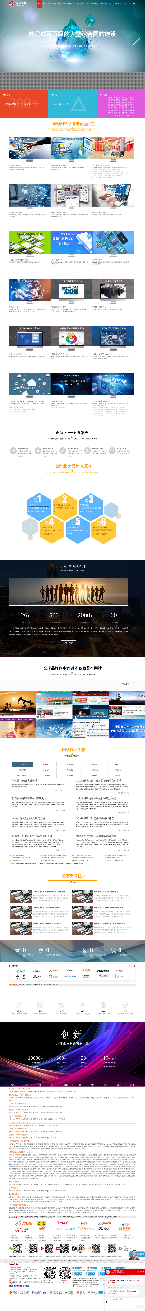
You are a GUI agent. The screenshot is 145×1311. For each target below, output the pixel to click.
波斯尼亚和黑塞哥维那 (114, 1210)
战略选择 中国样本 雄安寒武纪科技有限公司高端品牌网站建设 (31, 1173)
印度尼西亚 (20, 1091)
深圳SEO (41, 1235)
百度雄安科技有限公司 (117, 1162)
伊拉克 (27, 1146)
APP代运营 (26, 311)
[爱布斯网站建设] (119, 976)
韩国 (61, 1091)
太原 (48, 1119)
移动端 (69, 4)
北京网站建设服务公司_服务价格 (21, 858)
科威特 (22, 1146)
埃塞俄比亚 (54, 1197)
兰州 (46, 1125)
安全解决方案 (96, 175)
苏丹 (13, 1197)
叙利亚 (51, 1146)
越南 (51, 1091)
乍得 (66, 1199)
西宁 (57, 1125)
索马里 (68, 1197)
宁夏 (20, 1125)
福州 (57, 1106)
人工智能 (115, 115)
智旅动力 (27, 1235)
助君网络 (126, 1238)
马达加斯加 (38, 1201)
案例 (115, 4)
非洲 (52, 1191)
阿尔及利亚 (28, 1197)
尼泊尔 (104, 1144)
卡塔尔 (31, 1146)
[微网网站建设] (70, 976)
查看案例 (35, 1066)
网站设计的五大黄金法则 (26, 780)
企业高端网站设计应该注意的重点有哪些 (99, 780)
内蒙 (92, 1085)
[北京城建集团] (54, 703)
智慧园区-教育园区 (114, 102)
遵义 (37, 1131)
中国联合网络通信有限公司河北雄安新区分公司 (46, 1159)
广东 (20, 1112)
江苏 (17, 1106)
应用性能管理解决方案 (98, 177)
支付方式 (56, 1260)
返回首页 (35, 1260)
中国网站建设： (14, 1181)
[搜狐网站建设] (20, 976)
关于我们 (42, 1260)
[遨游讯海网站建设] (103, 976)
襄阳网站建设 (85, 1235)
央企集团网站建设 (56, 169)
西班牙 (132, 1098)
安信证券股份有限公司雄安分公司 (49, 1155)
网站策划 (94, 764)
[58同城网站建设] (85, 1228)
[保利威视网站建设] (103, 970)
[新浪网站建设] (37, 976)
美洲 (56, 1191)
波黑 (45, 1148)
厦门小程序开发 (85, 1238)
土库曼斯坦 (67, 1148)
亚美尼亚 (84, 1146)
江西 (27, 1106)
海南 (27, 1112)
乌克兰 (62, 1146)
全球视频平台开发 (15, 212)
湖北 (17, 1112)
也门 (47, 1146)
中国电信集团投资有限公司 (84, 1159)
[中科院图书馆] (90, 726)
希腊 (64, 1098)
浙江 (23, 1106)
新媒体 (117, 775)
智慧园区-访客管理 (128, 110)
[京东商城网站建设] (83, 1223)
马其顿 (42, 1148)
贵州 (20, 1131)
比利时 (15, 1098)
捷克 (104, 1146)
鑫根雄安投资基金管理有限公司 (53, 1162)
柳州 (61, 1112)
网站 (44, 4)
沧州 (42, 1119)
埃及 (18, 1146)
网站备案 (94, 775)
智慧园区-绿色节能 (128, 113)
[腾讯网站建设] (20, 971)
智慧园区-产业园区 (128, 97)
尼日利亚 (54, 1199)
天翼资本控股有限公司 (104, 1162)
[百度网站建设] (37, 971)
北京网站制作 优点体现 (48, 860)
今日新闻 (22, 764)
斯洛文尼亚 (126, 1098)
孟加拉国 (87, 1144)
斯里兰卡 (93, 1144)
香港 (30, 1112)
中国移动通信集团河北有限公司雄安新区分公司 (47, 1157)
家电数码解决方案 (104, 169)
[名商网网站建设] (124, 1223)
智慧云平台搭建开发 (14, 409)
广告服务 (49, 1260)
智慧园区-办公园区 (114, 100)
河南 (10, 1112)
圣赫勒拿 (59, 1201)
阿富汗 (99, 1144)
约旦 (35, 1146)
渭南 (43, 1125)
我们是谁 (84, 1066)
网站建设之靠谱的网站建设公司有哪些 (47, 923)
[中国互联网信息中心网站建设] (86, 976)
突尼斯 (22, 1197)
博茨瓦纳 (11, 1201)
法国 (57, 1098)
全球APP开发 (97, 260)
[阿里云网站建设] (70, 970)
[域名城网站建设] (104, 1223)
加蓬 (85, 1199)
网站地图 (88, 1260)
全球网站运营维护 (99, 212)
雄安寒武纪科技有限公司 (121, 1166)
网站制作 (22, 770)
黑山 (36, 1212)
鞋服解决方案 (96, 171)
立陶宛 (88, 1098)
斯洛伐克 (120, 1098)
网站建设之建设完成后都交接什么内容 (108, 907)
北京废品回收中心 (44, 1240)
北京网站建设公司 (16, 1240)
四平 (39, 1138)
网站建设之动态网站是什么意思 (106, 891)
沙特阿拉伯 (119, 1144)
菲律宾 (35, 1091)
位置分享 (11, 1280)
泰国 (44, 1091)
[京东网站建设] (119, 971)
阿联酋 (125, 1144)
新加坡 (40, 1091)
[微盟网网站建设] (67, 1229)
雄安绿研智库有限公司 (128, 1159)
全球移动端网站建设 (58, 212)
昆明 (30, 1131)
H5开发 (69, 1240)
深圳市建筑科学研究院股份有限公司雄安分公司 (73, 1155)
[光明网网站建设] (22, 1229)
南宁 (57, 1112)
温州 (34, 1106)
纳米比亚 (17, 1201)
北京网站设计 (40, 1256)
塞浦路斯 (26, 1098)
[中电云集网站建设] (86, 970)
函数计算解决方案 (116, 175)
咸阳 (40, 1125)
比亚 (112, 1199)
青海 (23, 1125)
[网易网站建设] (53, 976)
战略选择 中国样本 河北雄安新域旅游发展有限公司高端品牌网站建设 (107, 1176)
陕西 (13, 1125)
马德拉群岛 (47, 1197)
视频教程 (70, 775)
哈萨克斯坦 (51, 1148)
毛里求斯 (49, 1201)
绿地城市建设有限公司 (90, 1166)
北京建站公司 (65, 1256)
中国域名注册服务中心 (59, 307)
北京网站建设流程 (17, 860)
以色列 (14, 1146)
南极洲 (65, 1191)
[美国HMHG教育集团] (18, 726)
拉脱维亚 (82, 1098)
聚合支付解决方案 (97, 173)
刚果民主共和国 (95, 1199)
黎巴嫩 (40, 1146)
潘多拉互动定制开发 (101, 1238)
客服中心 (81, 1260)
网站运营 (118, 770)
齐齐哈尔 (21, 1138)
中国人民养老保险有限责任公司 (122, 1157)
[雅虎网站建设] (62, 1223)
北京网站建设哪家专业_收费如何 (82, 855)
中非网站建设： (14, 1194)
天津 (26, 1085)
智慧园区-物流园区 (128, 100)
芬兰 (54, 1098)
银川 (53, 1125)
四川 (23, 1131)
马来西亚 (30, 1091)
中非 (70, 1199)
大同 (59, 1119)
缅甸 (47, 1091)
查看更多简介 (68, 643)
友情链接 (95, 1260)
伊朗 (132, 1144)
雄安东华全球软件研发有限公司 (101, 1159)
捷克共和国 (39, 1098)
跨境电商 (94, 169)
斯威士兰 (26, 1201)
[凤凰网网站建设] (124, 1228)
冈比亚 (116, 1197)
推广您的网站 (22, 775)
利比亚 (17, 1197)
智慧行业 (122, 115)
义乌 (54, 1106)
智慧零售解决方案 (118, 171)
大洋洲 (60, 1191)
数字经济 (95, 4)
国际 (54, 4)
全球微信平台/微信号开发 (18, 260)
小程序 (83, 4)
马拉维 (127, 1199)
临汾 (55, 1119)
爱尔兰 (73, 1098)
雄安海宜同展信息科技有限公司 (88, 1162)
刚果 (88, 1199)
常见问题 (63, 1260)
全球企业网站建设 (15, 165)
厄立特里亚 (61, 1197)
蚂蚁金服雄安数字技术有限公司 (103, 1157)
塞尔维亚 (36, 1148)
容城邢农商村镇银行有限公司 (110, 1169)
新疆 (10, 1125)
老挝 (25, 1091)
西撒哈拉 (104, 1197)
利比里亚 (27, 1199)
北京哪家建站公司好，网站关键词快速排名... (55, 855)
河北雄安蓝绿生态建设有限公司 (82, 1164)
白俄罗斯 (67, 1146)
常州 (47, 1106)
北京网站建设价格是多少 (19, 855)
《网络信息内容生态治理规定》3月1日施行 (49, 891)
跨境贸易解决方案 (115, 169)
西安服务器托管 (128, 1235)
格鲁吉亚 (72, 1146)
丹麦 (44, 1098)
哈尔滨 (27, 1138)
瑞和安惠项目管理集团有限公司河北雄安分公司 (105, 1164)
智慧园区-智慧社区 (128, 102)
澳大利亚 (65, 1091)
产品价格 (74, 1260)
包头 (27, 1119)
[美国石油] (18, 703)
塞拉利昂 (22, 1199)
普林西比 (107, 1199)
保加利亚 (20, 1098)
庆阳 (50, 1125)
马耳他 (97, 1098)
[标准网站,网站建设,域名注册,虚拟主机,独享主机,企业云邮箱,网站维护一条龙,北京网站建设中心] (19, 1286)
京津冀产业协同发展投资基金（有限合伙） (27, 1155)
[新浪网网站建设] (104, 1228)
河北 (66, 1085)
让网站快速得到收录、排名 (111, 858)
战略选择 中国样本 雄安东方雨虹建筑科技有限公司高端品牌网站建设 (67, 1176)
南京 (44, 1106)
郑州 (37, 1112)
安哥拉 (116, 1199)
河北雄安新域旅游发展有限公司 (92, 1169)
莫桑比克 (132, 1199)
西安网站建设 (14, 1238)
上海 (39, 1085)
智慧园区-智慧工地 (114, 105)
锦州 (52, 1138)
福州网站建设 (71, 1235)
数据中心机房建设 (19, 407)
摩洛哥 (34, 1197)
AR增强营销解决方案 (121, 173)
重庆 (52, 1085)
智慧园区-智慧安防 (114, 108)
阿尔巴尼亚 (30, 1148)
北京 (13, 1085)
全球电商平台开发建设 (100, 165)
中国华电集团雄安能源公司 (105, 1166)
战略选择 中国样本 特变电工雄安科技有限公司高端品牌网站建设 (29, 1176)
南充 (57, 1131)
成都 (47, 1131)
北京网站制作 (31, 1256)
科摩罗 (44, 1201)
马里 (120, 1197)
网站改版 (70, 770)
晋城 (52, 1119)
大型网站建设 (119, 1256)
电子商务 (46, 775)
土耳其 (37, 1210)
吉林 (10, 1138)
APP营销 (32, 311)
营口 (56, 1138)
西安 (36, 1125)
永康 (61, 1106)
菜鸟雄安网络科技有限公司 (67, 1159)
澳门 (34, 1112)
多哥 (42, 1199)
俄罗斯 (17, 1144)
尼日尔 (49, 1199)
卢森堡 (93, 1098)
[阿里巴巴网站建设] (53, 971)
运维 (101, 4)
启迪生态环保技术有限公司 (47, 1164)
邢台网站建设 (57, 1235)
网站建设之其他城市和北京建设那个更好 (109, 923)
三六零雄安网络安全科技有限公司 (74, 1166)
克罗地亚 (32, 1098)
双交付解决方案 (105, 175)
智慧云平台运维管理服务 (29, 409)
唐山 (38, 1119)
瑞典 (10, 1100)
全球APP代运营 (14, 307)
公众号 (76, 4)
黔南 (44, 1131)
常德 (44, 1112)
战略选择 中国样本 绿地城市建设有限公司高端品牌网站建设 (85, 1171)
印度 (75, 1091)
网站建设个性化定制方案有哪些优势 (96, 836)
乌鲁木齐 (28, 1125)
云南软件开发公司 (72, 1238)
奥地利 (11, 1098)
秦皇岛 (63, 1119)
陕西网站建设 (57, 1240)
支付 (120, 4)
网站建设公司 (57, 1256)
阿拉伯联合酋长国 (85, 1210)
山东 (10, 1106)
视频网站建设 (93, 1256)
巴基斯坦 (81, 1144)
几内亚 (131, 1197)
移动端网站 (94, 770)
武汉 (47, 1112)
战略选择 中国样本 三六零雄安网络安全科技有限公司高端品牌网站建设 (47, 1171)
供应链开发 (109, 177)
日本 (57, 1091)
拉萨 (27, 1131)
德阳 (54, 1131)
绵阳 (51, 1131)
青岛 (37, 1106)
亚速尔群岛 (40, 1197)
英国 (132, 1085)
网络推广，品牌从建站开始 (80, 860)
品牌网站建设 (110, 1256)
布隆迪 (87, 1197)
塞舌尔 (92, 1197)
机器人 (127, 115)
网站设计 (118, 764)
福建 (30, 1106)
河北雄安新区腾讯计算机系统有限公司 (114, 1155)
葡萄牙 (109, 1098)
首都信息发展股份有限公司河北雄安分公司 (36, 1169)
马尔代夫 (109, 1144)
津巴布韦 (121, 1199)
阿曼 (129, 1144)
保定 (45, 1119)
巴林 (43, 1146)
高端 (49, 4)
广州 (54, 1112)
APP (88, 4)
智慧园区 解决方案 (114, 97)
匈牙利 (68, 1098)
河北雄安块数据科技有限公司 (64, 1164)
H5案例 (83, 1240)
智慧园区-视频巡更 (114, 113)
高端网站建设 (102, 1256)
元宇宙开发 (54, 407)
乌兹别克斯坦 (59, 1148)
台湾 (123, 1184)
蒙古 (13, 1144)
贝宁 (45, 1199)
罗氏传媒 (13, 1235)
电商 (59, 4)
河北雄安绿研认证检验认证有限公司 (40, 1166)
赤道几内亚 (80, 1199)
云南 (13, 1131)
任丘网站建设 (28, 1238)
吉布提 (72, 1197)
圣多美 (102, 1199)
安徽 (13, 1106)
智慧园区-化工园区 (128, 105)
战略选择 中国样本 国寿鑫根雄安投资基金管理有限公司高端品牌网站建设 (70, 1173)
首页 (40, 4)
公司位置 (102, 1260)
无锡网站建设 (57, 1238)
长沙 (40, 1112)
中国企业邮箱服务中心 (17, 354)
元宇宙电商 (61, 407)
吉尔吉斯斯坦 (74, 1148)
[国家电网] (54, 726)
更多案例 (125, 684)
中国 (103, 1066)
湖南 (13, 1112)
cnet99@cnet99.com (34, 1276)
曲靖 (34, 1131)
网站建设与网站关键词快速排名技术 (83, 858)
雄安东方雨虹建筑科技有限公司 (74, 1169)
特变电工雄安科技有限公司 (56, 1169)
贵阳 (40, 1131)
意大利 (77, 1098)
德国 (119, 1085)
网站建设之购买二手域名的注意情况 (46, 907)
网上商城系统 (113, 1238)
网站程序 (46, 770)
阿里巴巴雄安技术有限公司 (70, 1162)
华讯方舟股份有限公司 (57, 1166)
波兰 (104, 1098)
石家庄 (34, 1119)
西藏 (10, 1131)
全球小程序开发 (56, 260)
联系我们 (109, 1260)
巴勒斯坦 (56, 1146)
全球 (108, 1066)
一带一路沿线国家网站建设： (18, 1205)
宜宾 (61, 1131)
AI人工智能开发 (29, 1240)
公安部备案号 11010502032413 (83, 1286)
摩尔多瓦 (90, 1146)
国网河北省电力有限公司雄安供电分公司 (27, 1164)
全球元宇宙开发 (56, 401)
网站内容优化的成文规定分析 (28, 818)
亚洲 (45, 1191)
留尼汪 (54, 1201)
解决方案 (108, 4)
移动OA (11, 407)
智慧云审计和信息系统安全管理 (18, 411)
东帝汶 (73, 1144)
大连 (45, 1138)
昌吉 (33, 1125)
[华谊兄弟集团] (90, 703)
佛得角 (17, 1199)
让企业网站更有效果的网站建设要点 (96, 798)
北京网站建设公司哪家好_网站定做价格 (115, 855)
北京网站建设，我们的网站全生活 (113, 860)
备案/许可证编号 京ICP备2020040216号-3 (101, 1284)
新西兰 (71, 1091)
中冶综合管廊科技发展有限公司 (20, 1166)
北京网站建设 (99, 1235)
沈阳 (42, 1138)
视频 (64, 4)
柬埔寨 (14, 1091)
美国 (105, 1085)
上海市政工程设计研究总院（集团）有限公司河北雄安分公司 (26, 1162)
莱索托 (32, 1201)
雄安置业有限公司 (116, 1159)
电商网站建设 (85, 1256)
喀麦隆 (74, 1199)
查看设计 (61, 1066)
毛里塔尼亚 (98, 1197)
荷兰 (101, 1098)
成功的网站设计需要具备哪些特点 (95, 818)
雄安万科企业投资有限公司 (85, 1157)
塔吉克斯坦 (82, 1148)
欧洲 (49, 1191)
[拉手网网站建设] (41, 1228)
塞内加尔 (110, 1197)
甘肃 (17, 1125)
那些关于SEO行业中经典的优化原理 (32, 836)
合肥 (40, 1106)
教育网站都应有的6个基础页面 (29, 798)
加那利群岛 (61, 1199)
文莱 (10, 1091)
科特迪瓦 (33, 1199)
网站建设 (46, 764)
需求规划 (70, 764)
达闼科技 (30, 1157)
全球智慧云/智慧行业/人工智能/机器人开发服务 (26, 401)
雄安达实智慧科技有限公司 (95, 1155)
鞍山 (49, 1138)
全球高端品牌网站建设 (59, 165)
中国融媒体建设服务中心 (60, 354)
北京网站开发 (48, 1256)
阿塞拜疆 (78, 1146)
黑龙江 (31, 1138)
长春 (35, 1138)
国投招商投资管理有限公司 (69, 1157)
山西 (79, 1085)
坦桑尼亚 (82, 1197)
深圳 (51, 1112)
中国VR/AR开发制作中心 (101, 354)
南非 (22, 1201)
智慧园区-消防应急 (114, 110)
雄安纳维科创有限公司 (21, 1157)
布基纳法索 (125, 1197)
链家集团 (11, 1155)
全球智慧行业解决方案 (100, 401)
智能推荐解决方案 (109, 173)
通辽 (30, 1119)
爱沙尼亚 (49, 1098)
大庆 (17, 1138)
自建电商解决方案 (106, 171)
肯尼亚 (77, 1197)
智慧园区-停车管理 (128, 108)
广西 (23, 1112)
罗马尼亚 (114, 1098)
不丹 (113, 1144)
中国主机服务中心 (99, 307)
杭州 (51, 1106)
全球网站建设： (14, 1188)
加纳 (38, 1199)
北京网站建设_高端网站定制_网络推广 (53, 858)
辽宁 (13, 1138)
